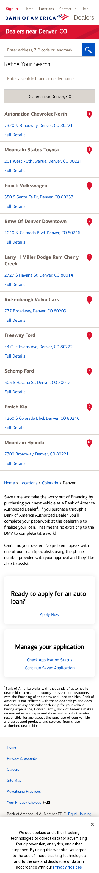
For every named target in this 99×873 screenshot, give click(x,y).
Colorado (50, 482)
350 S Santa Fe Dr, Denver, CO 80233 (38, 197)
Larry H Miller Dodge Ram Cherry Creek (41, 260)
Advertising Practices (24, 791)
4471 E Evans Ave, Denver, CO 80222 (38, 346)
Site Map (14, 780)
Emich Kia (15, 407)
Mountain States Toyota (31, 150)
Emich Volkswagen (25, 185)
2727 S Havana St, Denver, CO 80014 (38, 275)
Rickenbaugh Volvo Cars (31, 299)
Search (88, 49)
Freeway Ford (19, 335)
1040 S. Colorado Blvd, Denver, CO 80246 (42, 232)
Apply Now (49, 614)
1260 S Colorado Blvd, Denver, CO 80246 (41, 418)
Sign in (12, 9)
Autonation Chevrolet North (35, 114)
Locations (46, 9)
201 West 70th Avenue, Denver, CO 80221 (43, 161)
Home (29, 9)
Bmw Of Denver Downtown (35, 221)
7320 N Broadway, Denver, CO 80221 (38, 125)
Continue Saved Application (50, 667)
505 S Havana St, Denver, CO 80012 (37, 382)
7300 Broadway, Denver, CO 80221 (36, 454)
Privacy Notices (67, 867)
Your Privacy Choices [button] (24, 802)
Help (85, 9)
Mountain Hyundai (25, 443)
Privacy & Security (22, 758)
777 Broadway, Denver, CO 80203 (35, 310)
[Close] (92, 824)
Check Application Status (49, 659)
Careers (13, 769)
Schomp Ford (19, 371)
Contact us (67, 9)
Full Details (14, 134)
